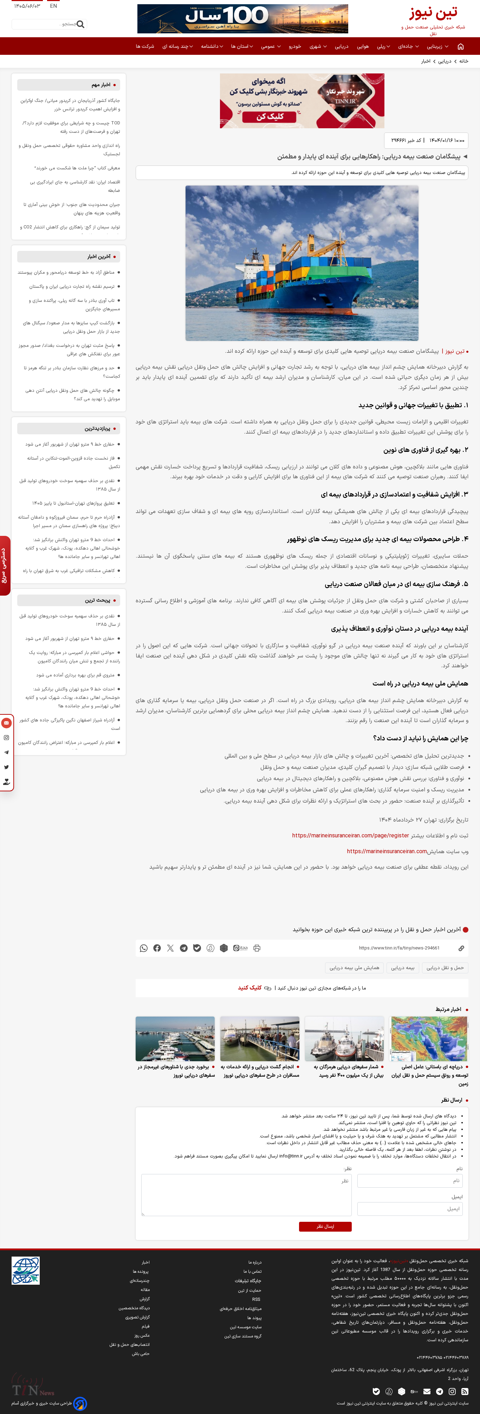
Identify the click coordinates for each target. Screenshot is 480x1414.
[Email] (6, 724)
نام (459, 1169)
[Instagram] (6, 738)
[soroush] (210, 948)
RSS (256, 1300)
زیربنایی (435, 46)
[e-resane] (26, 1271)
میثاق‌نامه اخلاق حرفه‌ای (240, 1309)
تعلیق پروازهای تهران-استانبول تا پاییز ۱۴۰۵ (73, 503)
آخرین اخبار (98, 256)
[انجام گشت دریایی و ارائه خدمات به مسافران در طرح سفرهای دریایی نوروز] (259, 1039)
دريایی (342, 46)
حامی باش (141, 1354)
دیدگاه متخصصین (134, 1308)
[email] (426, 1391)
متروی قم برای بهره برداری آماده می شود (75, 675)
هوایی (363, 46)
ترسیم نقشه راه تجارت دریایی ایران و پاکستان (72, 286)
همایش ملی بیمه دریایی (354, 968)
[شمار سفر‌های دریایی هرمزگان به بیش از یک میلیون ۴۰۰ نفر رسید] (344, 1039)
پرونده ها (141, 1272)
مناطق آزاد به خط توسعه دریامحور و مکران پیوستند (66, 272)
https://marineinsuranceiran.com (387, 852)
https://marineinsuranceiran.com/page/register (350, 836)
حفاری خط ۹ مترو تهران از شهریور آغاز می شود (70, 444)
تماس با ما (252, 1272)
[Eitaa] (414, 1391)
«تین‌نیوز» (399, 1261)
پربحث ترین (97, 600)
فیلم (146, 1326)
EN (53, 6)
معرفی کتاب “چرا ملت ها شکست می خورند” (77, 168)
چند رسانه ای (175, 46)
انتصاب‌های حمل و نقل (130, 1345)
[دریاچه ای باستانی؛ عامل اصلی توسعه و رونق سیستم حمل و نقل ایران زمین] (428, 1039)
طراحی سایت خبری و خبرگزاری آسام (42, 1403)
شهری (316, 46)
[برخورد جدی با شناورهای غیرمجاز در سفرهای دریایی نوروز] (175, 1039)
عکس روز (142, 1335)
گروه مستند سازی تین (243, 1336)
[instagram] (452, 1391)
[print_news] (257, 948)
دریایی (445, 61)
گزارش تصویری (137, 1317)
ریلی (381, 46)
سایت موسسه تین (245, 1327)
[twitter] (170, 948)
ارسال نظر (325, 1226)
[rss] (464, 1391)
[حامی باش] (6, 783)
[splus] (389, 1391)
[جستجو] (80, 24)
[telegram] (184, 948)
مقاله (145, 1290)
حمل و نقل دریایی (445, 968)
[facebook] (157, 948)
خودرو (296, 46)
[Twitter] (6, 768)
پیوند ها (254, 1318)
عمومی (268, 46)
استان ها (239, 46)
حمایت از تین (249, 1290)
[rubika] (224, 948)
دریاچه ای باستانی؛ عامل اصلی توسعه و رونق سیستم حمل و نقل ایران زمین (429, 1075)
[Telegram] (6, 753)
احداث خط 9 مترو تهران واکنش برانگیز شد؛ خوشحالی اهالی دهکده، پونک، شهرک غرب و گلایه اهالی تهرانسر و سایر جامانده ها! (72, 548)
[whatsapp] (144, 948)
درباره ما (254, 1262)
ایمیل (457, 1197)
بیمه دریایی (403, 968)
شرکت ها (145, 46)
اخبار (425, 61)
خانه (463, 61)
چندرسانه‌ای (140, 1281)
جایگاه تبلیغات (248, 1281)
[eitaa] (240, 948)
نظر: (348, 1169)
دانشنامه (210, 46)
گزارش (145, 1299)
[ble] (197, 948)
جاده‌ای (406, 46)
